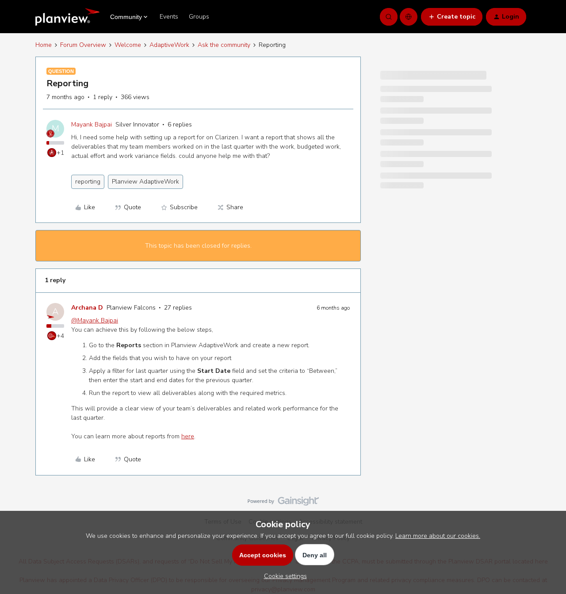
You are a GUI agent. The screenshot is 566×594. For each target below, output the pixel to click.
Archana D (87, 307)
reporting (87, 181)
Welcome (128, 45)
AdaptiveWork (169, 45)
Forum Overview (83, 45)
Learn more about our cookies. (437, 536)
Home (43, 45)
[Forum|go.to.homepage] (67, 17)
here (187, 436)
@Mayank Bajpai (94, 320)
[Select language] (408, 17)
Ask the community (224, 45)
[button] (451, 17)
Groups (199, 16)
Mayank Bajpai (91, 124)
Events (169, 16)
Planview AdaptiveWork (145, 181)
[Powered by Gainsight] (283, 503)
